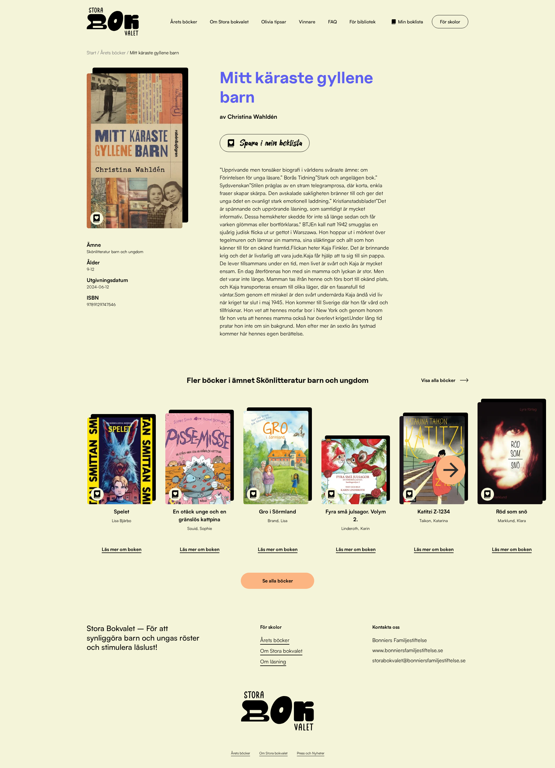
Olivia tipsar (273, 22)
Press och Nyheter (310, 753)
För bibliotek (362, 22)
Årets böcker (183, 22)
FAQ (332, 22)
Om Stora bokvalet (229, 22)
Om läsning (273, 661)
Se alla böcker (277, 581)
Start (91, 52)
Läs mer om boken (121, 549)
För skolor (450, 22)
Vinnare (307, 22)
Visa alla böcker (438, 380)
